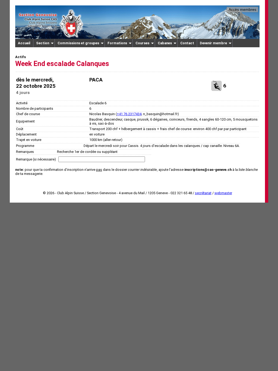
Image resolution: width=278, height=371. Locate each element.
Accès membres (242, 9)
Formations (117, 43)
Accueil (24, 43)
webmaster (223, 193)
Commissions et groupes (78, 43)
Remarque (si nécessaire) (36, 159)
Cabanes (165, 43)
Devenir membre (213, 43)
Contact (187, 43)
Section (42, 43)
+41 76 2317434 (129, 114)
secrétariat (203, 193)
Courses (142, 43)
